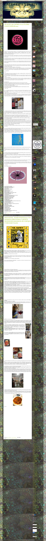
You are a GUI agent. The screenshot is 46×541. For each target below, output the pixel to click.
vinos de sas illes (34, 495)
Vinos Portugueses (35, 503)
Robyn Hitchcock (34, 418)
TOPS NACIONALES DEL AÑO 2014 (36, 478)
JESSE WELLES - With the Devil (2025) (38, 188)
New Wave (34, 375)
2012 (34, 110)
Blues (33, 245)
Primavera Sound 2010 (35, 408)
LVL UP (33, 355)
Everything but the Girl (35, 294)
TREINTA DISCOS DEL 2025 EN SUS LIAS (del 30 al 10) (38, 56)
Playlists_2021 (7, 213)
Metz (33, 362)
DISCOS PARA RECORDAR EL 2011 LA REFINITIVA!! (38, 84)
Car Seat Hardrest (34, 255)
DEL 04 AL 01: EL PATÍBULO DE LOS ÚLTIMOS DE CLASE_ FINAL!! (39, 65)
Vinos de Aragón (34, 493)
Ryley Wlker (34, 423)
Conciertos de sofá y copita (35, 266)
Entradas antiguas (28, 440)
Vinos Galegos (34, 497)
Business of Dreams (35, 252)
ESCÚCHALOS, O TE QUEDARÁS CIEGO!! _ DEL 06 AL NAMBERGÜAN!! (38, 61)
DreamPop (34, 283)
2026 (34, 95)
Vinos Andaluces (34, 490)
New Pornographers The (35, 374)
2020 (34, 103)
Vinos (33, 487)
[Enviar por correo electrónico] (16, 212)
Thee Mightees (34, 462)
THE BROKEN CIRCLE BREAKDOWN (36, 446)
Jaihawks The (34, 326)
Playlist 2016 (34, 386)
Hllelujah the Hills (34, 317)
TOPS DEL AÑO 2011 (35, 471)
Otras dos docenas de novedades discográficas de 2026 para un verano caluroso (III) (38, 182)
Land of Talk (34, 340)
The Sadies (34, 459)
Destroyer (34, 278)
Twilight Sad (34, 482)
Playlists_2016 (34, 390)
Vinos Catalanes (12, 438)
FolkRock (34, 304)
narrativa (33, 372)
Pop (33, 400)
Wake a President (34, 506)
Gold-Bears (34, 309)
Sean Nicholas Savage (35, 426)
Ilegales (33, 321)
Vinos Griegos (34, 498)
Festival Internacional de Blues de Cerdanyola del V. (36, 299)
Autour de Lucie (34, 236)
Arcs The (33, 233)
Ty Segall (34, 483)
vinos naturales (15, 438)
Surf (33, 439)
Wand (33, 507)
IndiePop (34, 322)
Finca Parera (34, 302)
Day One (33, 271)
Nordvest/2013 (34, 378)
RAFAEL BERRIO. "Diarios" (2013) (38, 157)
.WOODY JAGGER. (35, 180)
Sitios (6, 438)
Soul (33, 434)
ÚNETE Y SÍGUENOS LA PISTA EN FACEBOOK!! (12, 19)
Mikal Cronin (34, 364)
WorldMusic (34, 510)
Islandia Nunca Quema (35, 325)
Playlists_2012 (34, 388)
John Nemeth (34, 332)
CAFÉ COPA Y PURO (20, 4)
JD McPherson (34, 328)
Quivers (33, 414)
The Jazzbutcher (34, 454)
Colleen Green (34, 263)
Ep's (33, 291)
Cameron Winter (34, 253)
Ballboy (33, 237)
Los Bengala (34, 351)
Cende (33, 258)
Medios (33, 360)
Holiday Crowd (34, 318)
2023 (34, 100)
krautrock (34, 337)
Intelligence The (34, 324)
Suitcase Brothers (34, 438)
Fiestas (33, 300)
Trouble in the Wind (35, 481)
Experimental (34, 295)
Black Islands (34, 243)
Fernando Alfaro (34, 298)
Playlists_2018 (34, 392)
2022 (34, 101)
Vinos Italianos (34, 499)
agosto (35, 96)
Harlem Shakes (34, 313)
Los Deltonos (34, 352)
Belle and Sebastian (35, 239)
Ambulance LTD (34, 229)
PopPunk (34, 402)
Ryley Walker (34, 422)
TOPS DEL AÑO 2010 (35, 470)
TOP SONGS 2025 (35, 466)
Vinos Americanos (34, 489)
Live (33, 347)
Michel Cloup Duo (34, 363)
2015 (34, 107)
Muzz (33, 371)
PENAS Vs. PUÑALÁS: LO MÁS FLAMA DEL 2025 (38, 46)
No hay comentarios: (14, 437)
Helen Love (34, 314)
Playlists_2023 (34, 396)
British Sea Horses (35, 248)
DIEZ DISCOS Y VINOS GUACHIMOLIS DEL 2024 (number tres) (37, 134)
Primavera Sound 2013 (35, 410)
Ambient (33, 228)
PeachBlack (34, 384)
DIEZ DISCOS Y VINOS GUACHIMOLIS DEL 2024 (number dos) (37, 133)
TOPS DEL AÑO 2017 (35, 474)
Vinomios (34, 486)
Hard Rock (34, 312)
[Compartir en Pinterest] (19, 212)
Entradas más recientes (7, 440)
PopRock (34, 403)
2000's (33, 216)
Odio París (34, 380)
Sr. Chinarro (34, 435)
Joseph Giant (34, 334)
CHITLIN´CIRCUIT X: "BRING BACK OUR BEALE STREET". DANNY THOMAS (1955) (38, 195)
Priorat (33, 411)
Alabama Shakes (34, 224)
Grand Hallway (34, 310)
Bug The (33, 251)
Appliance (34, 232)
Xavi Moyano (34, 511)
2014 (34, 108)
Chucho (33, 259)
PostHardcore (34, 404)
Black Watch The (34, 244)
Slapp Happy (34, 431)
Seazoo (33, 427)
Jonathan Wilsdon (34, 333)
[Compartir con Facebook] (18, 212)
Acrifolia (33, 221)
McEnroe (34, 359)
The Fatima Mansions (35, 451)
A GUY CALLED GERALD (35, 220)
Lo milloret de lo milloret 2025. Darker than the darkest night (38, 208)
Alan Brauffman (34, 225)
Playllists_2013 (34, 398)
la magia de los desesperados (37, 169)
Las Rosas (34, 341)
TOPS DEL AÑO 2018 (35, 475)
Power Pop (34, 406)
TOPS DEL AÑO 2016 (35, 473)
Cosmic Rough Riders (35, 267)
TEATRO (33, 442)
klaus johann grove (35, 336)
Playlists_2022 (34, 395)
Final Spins (34, 301)
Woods (33, 509)
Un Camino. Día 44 (35, 152)
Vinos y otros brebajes (35, 505)
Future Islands (34, 306)
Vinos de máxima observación (36, 494)
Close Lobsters (34, 262)
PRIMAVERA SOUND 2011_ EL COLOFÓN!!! (38, 70)
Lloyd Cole (34, 348)
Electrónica (34, 286)
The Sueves (9, 438)
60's (33, 217)
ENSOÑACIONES (34, 290)
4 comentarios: (13, 212)
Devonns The (34, 279)
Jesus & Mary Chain (35, 329)
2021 (34, 102)
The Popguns (34, 458)
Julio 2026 (37, 175)
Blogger (27, 539)
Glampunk (34, 308)
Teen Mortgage (34, 443)
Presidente (34, 407)
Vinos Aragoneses (34, 491)
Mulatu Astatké (34, 370)
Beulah (33, 241)
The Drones (34, 450)
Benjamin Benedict (35, 240)
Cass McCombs (34, 256)
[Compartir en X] (17, 212)
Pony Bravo (34, 399)
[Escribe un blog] (17, 212)
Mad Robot (34, 356)
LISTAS (33, 345)
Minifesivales (34, 367)
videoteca (34, 485)
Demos (33, 275)
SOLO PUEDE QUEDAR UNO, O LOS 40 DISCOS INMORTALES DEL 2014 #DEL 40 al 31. (38, 80)
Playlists (33, 387)
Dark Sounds (34, 270)
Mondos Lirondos (34, 368)
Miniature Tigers (34, 366)
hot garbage (34, 320)
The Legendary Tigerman (35, 455)
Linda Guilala (34, 344)
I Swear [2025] (37, 201)
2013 (34, 109)
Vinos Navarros (34, 502)
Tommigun (34, 463)
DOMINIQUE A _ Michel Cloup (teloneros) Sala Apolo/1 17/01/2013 (39, 75)
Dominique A (34, 282)
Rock (33, 419)
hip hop (33, 316)
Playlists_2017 (34, 391)
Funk (33, 305)
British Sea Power (34, 249)
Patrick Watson (34, 383)
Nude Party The (34, 379)
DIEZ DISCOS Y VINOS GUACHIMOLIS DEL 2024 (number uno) (37, 132)
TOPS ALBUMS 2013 (35, 467)
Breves (33, 247)
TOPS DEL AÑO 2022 (35, 477)
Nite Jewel (34, 376)
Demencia (34, 274)
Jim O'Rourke (34, 330)
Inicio (18, 440)
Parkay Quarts (34, 382)
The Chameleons (34, 447)
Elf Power (34, 287)
